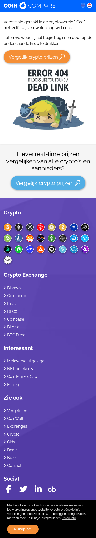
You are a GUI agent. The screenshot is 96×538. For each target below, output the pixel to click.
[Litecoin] (19, 238)
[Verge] (63, 249)
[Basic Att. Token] (41, 249)
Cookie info (72, 509)
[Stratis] (74, 249)
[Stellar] (85, 227)
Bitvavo (14, 288)
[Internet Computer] (41, 238)
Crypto (12, 212)
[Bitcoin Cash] (8, 238)
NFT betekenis (20, 368)
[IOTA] (63, 238)
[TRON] (41, 227)
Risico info (69, 518)
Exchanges (17, 426)
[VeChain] (85, 238)
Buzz (11, 457)
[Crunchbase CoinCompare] (52, 488)
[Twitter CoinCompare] (23, 489)
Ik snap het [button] (23, 529)
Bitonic (13, 327)
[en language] (83, 5)
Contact (14, 465)
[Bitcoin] (8, 227)
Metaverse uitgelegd (26, 361)
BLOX (12, 311)
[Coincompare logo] (38, 5)
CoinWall (15, 418)
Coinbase (15, 319)
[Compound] (8, 249)
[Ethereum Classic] (52, 238)
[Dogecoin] (52, 227)
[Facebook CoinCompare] (9, 489)
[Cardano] (74, 227)
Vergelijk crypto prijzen (33, 57)
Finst (11, 303)
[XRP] (30, 227)
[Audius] (85, 249)
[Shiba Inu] (30, 238)
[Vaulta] (30, 249)
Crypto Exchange (26, 275)
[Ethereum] (19, 227)
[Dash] (74, 238)
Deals (12, 450)
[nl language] (89, 5)
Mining (13, 384)
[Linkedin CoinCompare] (38, 489)
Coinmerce (17, 295)
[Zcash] (63, 227)
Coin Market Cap (22, 376)
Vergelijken (17, 410)
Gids (11, 442)
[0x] (52, 249)
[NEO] (19, 249)
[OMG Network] (8, 260)
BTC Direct (17, 335)
